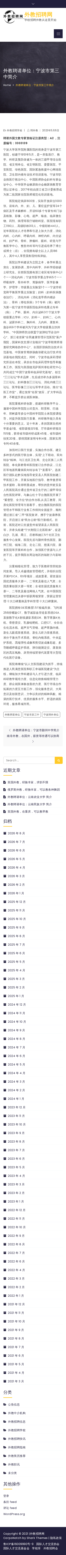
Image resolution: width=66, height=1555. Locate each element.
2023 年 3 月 (16, 1184)
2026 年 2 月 (16, 885)
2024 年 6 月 (16, 1056)
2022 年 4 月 (16, 1270)
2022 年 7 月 (16, 1253)
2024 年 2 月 (16, 1090)
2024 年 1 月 (16, 1099)
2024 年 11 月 (16, 1013)
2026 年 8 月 (16, 833)
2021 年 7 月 (16, 1347)
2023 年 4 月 (16, 1176)
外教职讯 (14, 1464)
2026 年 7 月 (16, 842)
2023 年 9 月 (16, 1133)
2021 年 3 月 (16, 1381)
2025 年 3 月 (16, 979)
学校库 (36, 1548)
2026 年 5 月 (16, 859)
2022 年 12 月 (17, 1210)
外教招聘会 (50, 1548)
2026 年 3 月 (16, 876)
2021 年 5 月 (16, 1364)
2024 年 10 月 (17, 1022)
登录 (6, 1496)
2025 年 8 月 (16, 936)
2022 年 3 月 (16, 1279)
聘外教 (34, 130)
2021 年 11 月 (16, 1313)
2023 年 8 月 (16, 1142)
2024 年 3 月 (16, 1082)
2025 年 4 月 (16, 970)
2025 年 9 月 (16, 927)
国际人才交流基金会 (16, 1548)
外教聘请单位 (12, 714)
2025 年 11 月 (16, 910)
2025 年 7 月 (16, 945)
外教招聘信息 (17, 1422)
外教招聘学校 (14, 130)
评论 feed (10, 1508)
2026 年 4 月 (16, 868)
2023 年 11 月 (16, 1116)
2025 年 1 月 (16, 996)
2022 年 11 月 (16, 1219)
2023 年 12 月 (17, 1107)
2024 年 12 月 (17, 1005)
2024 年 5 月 (16, 1064)
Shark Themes (38, 1538)
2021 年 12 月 (16, 1304)
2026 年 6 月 (16, 850)
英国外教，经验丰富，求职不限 (28, 782)
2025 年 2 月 (16, 987)
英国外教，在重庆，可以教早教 (28, 812)
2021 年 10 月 (16, 1321)
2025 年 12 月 (17, 902)
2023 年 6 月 (16, 1159)
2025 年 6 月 (16, 953)
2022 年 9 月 (16, 1236)
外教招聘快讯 (17, 1439)
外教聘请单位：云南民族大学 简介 (30, 804)
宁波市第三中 (31, 714)
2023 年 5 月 (16, 1167)
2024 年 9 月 (16, 1030)
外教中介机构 (17, 1413)
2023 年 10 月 (17, 1124)
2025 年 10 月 (17, 919)
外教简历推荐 (17, 1456)
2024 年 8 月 (16, 1039)
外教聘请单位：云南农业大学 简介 (30, 797)
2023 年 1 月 (16, 1201)
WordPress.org (14, 1514)
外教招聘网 (38, 14)
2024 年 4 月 (16, 1073)
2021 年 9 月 (16, 1330)
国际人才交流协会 (47, 1544)
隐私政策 (56, 1538)
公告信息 (14, 1404)
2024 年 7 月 (16, 1047)
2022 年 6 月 (16, 1261)
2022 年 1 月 (16, 1296)
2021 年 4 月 (16, 1373)
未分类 (12, 1473)
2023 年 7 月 (16, 1150)
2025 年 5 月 (16, 962)
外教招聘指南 (17, 1447)
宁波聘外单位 (51, 714)
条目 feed (10, 1502)
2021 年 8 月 (16, 1338)
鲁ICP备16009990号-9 (18, 1544)
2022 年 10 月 (17, 1227)
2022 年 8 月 (16, 1244)
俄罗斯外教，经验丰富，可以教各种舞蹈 (34, 790)
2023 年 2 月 (16, 1193)
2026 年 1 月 (16, 893)
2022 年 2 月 (16, 1287)
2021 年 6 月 (16, 1356)
